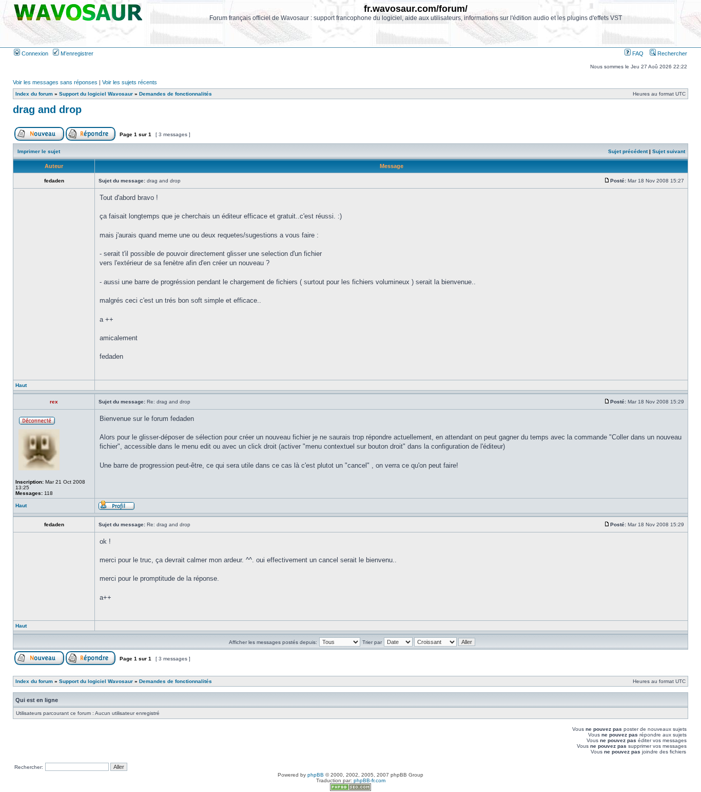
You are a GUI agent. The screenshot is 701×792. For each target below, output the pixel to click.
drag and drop (47, 109)
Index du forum (34, 94)
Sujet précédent (628, 151)
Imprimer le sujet (38, 151)
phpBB (315, 775)
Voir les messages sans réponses (55, 82)
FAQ (637, 53)
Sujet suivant (668, 151)
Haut (21, 385)
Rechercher (671, 53)
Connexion (34, 53)
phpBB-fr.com (369, 780)
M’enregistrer (76, 53)
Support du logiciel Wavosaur (96, 94)
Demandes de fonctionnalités (175, 94)
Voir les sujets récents (129, 82)
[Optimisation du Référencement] (350, 789)
